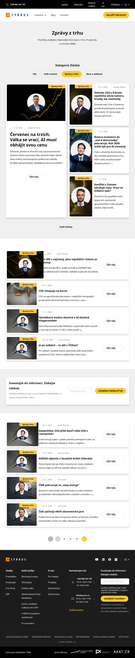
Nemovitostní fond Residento (31, 596)
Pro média (53, 576)
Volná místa (54, 594)
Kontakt (64, 15)
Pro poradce (28, 623)
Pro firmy (10, 588)
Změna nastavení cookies (104, 636)
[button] (114, 4)
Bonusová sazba (30, 576)
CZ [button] (126, 4)
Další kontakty (76, 609)
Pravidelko (11, 576)
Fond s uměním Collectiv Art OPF (30, 605)
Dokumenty (54, 588)
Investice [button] (39, 15)
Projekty (52, 582)
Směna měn (27, 588)
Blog (53, 15)
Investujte (11, 582)
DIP (7, 594)
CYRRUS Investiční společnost (31, 615)
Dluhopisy (27, 582)
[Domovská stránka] (17, 15)
